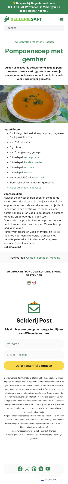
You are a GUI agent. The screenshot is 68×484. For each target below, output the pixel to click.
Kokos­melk (38, 177)
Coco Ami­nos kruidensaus (25, 187)
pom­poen (42, 257)
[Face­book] (20, 468)
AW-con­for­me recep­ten (28, 41)
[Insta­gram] (27, 468)
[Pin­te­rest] (34, 468)
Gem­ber (31, 257)
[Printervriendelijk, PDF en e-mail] (34, 284)
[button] (61, 19)
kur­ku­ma (29, 167)
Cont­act (44, 431)
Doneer (52, 431)
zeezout (28, 172)
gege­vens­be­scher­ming (22, 431)
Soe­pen (49, 41)
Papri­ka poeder (33, 162)
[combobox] (34, 28)
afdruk (36, 431)
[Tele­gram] (40, 468)
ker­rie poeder (32, 157)
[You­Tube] (47, 468)
